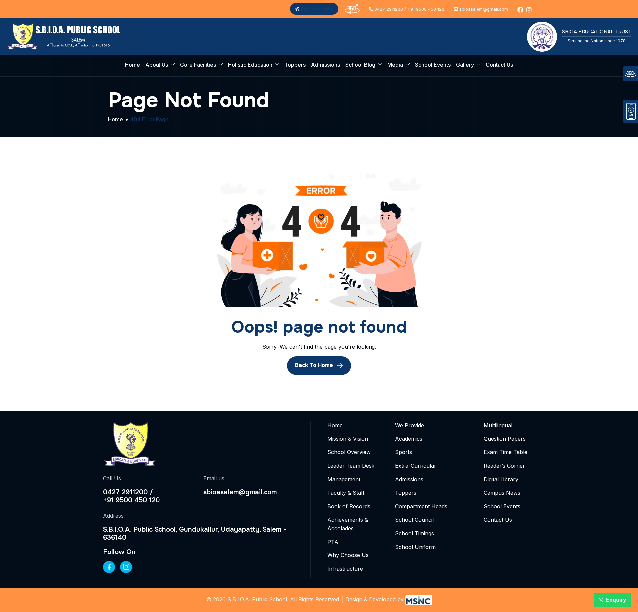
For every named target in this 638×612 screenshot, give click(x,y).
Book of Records (348, 506)
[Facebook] (109, 567)
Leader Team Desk (350, 465)
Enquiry (616, 599)
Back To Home (315, 365)
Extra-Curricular (415, 465)
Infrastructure (345, 568)
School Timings (414, 533)
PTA (332, 542)
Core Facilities (198, 64)
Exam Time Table (505, 452)
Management (343, 479)
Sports (403, 452)
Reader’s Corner (504, 465)
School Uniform (415, 547)
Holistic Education (250, 64)
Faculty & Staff (346, 492)
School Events (433, 64)
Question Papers (505, 438)
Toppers (295, 64)
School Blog (360, 64)
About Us (156, 64)
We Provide (409, 425)
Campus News (502, 492)
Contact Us (499, 64)
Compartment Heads (421, 506)
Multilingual (498, 425)
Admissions (325, 64)
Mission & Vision (347, 438)
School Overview (349, 452)
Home (132, 64)
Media (395, 64)
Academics (408, 438)
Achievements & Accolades (347, 524)
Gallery (465, 64)
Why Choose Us (348, 555)
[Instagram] (126, 567)
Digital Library (501, 479)
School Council (414, 519)
